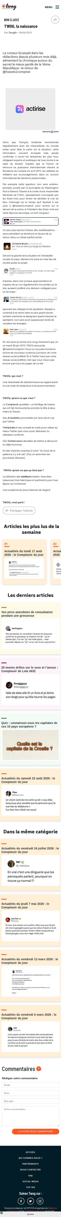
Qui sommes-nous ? (30, 1158)
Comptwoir (12, 404)
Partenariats (30, 1164)
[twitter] (30, 1201)
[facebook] (21, 1201)
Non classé (11, 20)
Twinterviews (15, 440)
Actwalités (14, 417)
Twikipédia (9, 427)
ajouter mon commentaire (36, 1131)
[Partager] (55, 19)
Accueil (30, 1152)
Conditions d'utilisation (34, 1211)
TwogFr (13, 32)
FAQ (30, 1175)
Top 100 (30, 1187)
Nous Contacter (30, 1169)
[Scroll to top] (54, 1210)
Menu (49, 7)
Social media (31, 1181)
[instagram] (40, 1201)
